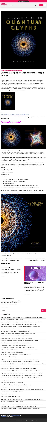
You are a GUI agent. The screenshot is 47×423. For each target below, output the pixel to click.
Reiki (42, 253)
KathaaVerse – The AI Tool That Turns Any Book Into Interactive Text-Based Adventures (19, 349)
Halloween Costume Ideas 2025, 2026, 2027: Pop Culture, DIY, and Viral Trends (17, 347)
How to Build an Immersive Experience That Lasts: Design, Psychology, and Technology (19, 340)
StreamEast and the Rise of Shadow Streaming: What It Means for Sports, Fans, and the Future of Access (23, 363)
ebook (22, 253)
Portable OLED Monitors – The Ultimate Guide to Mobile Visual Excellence (16, 338)
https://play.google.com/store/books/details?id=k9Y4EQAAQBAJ (15, 114)
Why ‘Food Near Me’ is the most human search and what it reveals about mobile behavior (20, 359)
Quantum (37, 253)
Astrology (6, 253)
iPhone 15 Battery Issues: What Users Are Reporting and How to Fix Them (16, 345)
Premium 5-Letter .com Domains (8, 328)
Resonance (3, 255)
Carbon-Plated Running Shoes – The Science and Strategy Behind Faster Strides (18, 333)
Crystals (18, 253)
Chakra (14, 253)
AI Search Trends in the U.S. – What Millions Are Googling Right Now (15, 342)
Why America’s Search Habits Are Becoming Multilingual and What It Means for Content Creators (22, 389)
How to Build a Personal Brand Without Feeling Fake (12, 382)
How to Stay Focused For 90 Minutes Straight (10, 396)
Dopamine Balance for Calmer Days (8, 356)
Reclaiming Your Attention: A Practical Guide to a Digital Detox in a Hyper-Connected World (20, 326)
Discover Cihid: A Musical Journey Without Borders (12, 352)
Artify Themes (33, 420)
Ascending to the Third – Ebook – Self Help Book (34, 283)
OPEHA (4, 4)
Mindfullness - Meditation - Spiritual (13, 70)
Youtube (40, 4)
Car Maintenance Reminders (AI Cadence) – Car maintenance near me (16, 354)
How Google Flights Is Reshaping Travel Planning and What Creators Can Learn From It (19, 368)
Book (2, 70)
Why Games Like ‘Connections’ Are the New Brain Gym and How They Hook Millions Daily (20, 377)
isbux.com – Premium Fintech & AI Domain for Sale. (12, 319)
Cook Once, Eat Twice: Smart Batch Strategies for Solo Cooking (14, 387)
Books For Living (5, 267)
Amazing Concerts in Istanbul (7, 380)
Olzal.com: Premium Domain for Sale (9, 366)
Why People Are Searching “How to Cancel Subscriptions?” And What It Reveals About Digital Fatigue (22, 373)
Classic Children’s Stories (7, 298)
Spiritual (9, 255)
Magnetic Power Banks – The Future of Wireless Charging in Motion (15, 335)
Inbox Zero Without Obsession (7, 394)
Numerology (31, 253)
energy (26, 253)
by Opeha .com (3, 77)
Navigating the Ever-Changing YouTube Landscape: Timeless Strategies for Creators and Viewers (21, 375)
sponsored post (3, 416)
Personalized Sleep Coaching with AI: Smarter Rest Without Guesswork (16, 384)
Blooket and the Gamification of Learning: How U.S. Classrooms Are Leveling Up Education (20, 361)
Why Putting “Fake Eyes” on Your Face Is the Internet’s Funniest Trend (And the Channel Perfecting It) (22, 317)
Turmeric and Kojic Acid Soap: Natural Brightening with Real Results (15, 331)
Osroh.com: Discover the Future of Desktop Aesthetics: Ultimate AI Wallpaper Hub (18, 324)
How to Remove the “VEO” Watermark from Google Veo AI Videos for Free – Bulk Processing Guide (21, 321)
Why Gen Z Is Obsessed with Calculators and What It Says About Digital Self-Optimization (20, 370)
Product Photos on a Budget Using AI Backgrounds (12, 391)
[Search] (45, 5)
